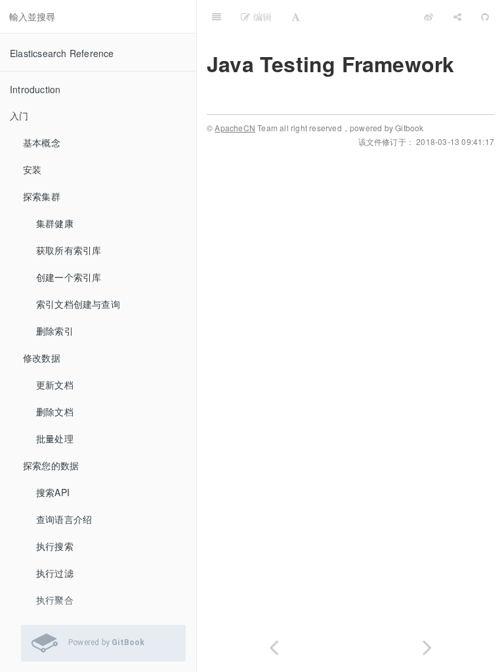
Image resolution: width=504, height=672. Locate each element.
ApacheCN (235, 127)
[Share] (457, 16)
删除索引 (55, 330)
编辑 (261, 16)
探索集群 (41, 196)
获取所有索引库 (68, 250)
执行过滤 (55, 572)
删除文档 (55, 411)
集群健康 (55, 223)
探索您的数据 (51, 465)
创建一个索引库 (68, 277)
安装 (32, 169)
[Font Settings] (296, 16)
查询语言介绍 (64, 519)
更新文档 (55, 384)
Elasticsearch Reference (62, 53)
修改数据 (41, 357)
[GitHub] (485, 16)
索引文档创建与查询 (78, 303)
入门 (19, 115)
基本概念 (41, 142)
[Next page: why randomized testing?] (427, 644)
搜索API (53, 492)
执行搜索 (55, 546)
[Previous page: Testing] (273, 644)
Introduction (35, 89)
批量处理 (55, 438)
